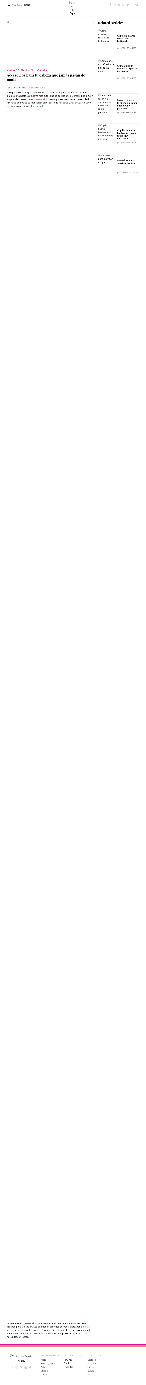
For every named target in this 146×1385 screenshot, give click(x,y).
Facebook (91, 1359)
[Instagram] (114, 5)
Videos (44, 1374)
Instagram (91, 1363)
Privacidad (68, 1367)
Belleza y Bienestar (20, 69)
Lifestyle (44, 1371)
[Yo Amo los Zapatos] (73, 8)
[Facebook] (110, 5)
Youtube (90, 1371)
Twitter (90, 1374)
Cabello (41, 69)
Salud (43, 1367)
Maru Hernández (18, 87)
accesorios (41, 99)
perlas (86, 1326)
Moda (43, 1359)
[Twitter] (127, 5)
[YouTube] (123, 5)
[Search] (136, 5)
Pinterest (91, 1367)
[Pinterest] (118, 5)
